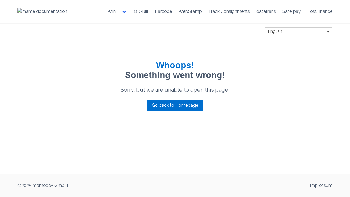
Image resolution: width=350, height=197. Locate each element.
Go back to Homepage (175, 105)
